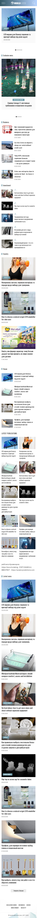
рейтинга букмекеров (10, 564)
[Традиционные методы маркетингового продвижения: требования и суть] (7, 218)
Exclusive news (18, 100)
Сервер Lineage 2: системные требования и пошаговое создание (18, 104)
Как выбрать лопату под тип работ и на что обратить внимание (9, 553)
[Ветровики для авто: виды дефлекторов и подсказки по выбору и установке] (7, 231)
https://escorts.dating (10, 567)
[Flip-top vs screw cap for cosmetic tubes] (7, 206)
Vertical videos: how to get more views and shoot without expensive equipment (24, 195)
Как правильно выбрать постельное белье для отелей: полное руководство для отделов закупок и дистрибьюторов (24, 407)
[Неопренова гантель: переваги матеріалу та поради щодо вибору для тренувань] (18, 268)
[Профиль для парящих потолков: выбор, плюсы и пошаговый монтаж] (7, 423)
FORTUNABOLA (25, 567)
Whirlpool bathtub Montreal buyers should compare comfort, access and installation (23, 390)
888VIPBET (6, 570)
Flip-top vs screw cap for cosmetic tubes (26, 501)
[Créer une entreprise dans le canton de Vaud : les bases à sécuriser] (7, 174)
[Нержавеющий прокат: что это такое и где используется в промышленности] (7, 244)
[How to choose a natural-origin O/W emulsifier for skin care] (18, 303)
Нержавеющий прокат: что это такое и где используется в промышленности (23, 245)
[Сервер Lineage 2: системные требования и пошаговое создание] (18, 78)
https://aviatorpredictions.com (22, 570)
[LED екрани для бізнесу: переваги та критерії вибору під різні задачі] (18, 19)
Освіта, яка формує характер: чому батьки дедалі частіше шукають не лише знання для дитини (17, 354)
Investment (7, 703)
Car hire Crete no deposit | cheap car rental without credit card (23, 145)
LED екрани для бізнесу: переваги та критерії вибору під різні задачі (17, 35)
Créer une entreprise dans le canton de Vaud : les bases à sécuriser (24, 174)
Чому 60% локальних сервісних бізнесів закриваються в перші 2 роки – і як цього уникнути (24, 159)
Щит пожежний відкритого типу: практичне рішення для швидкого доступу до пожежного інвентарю (24, 131)
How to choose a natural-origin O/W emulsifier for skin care (18, 318)
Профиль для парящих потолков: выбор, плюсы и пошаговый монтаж (23, 422)
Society (6, 277)
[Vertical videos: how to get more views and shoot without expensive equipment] (7, 194)
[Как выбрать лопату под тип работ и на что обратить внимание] (10, 543)
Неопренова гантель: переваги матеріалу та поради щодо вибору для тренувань (18, 283)
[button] (16, 116)
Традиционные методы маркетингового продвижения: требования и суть (23, 219)
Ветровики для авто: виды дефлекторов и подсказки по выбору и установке (23, 232)
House (6, 28)
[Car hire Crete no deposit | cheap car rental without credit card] (7, 145)
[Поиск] (33, 3)
